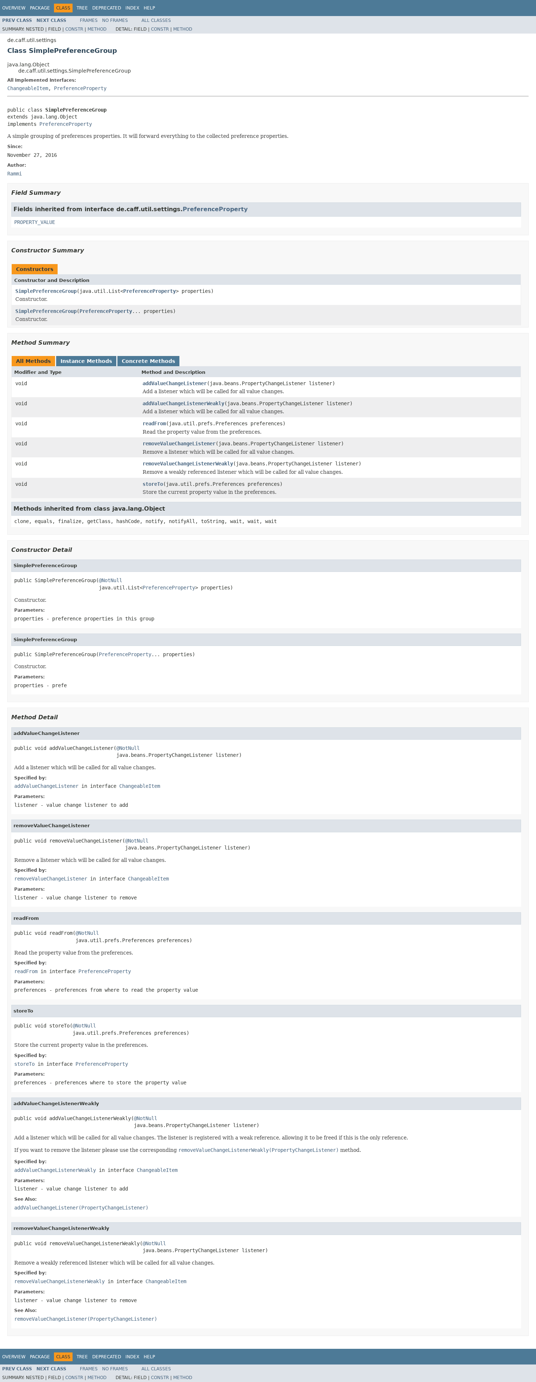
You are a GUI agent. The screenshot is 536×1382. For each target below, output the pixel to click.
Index (132, 8)
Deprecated (106, 8)
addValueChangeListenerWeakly (183, 403)
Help (149, 8)
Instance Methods (86, 361)
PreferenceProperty (80, 88)
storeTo (153, 484)
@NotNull (110, 580)
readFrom (154, 423)
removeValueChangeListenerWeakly (188, 464)
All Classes (156, 20)
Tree (82, 8)
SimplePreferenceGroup (46, 291)
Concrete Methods (148, 361)
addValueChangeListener (175, 383)
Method (97, 29)
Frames (89, 20)
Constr (74, 29)
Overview (14, 8)
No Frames (115, 20)
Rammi (14, 174)
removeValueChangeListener (179, 443)
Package (40, 8)
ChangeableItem (27, 88)
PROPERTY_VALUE (34, 222)
